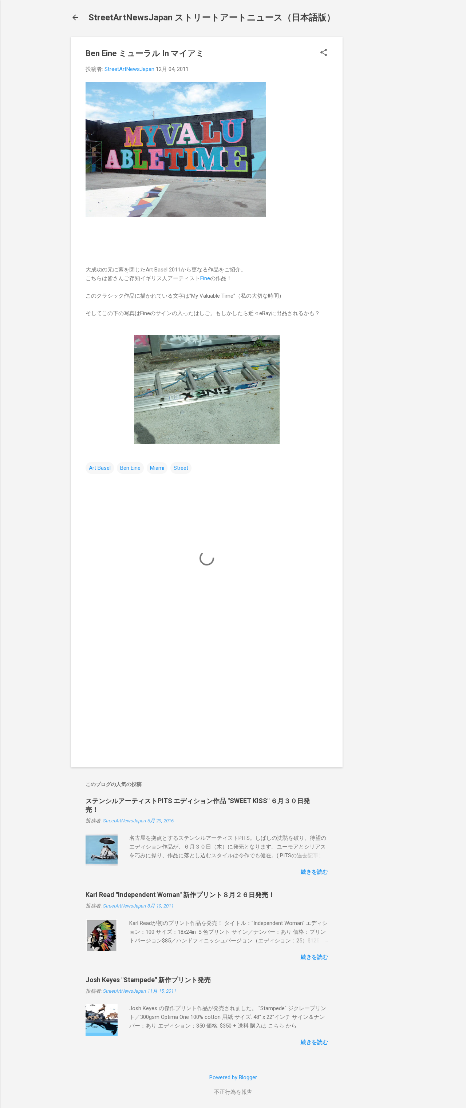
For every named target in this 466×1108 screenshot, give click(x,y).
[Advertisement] (371, 146)
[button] (323, 53)
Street (181, 468)
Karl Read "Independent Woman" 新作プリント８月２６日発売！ (180, 894)
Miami (157, 468)
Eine (205, 278)
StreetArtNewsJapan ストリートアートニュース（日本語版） (211, 17)
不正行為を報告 (233, 1092)
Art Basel (100, 468)
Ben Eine (130, 468)
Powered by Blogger (233, 1077)
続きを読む (314, 872)
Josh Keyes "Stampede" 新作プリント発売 (148, 980)
